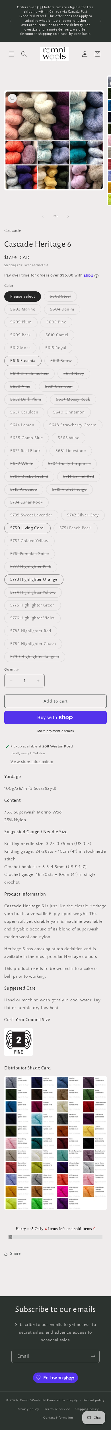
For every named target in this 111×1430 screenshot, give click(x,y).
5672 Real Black (28, 452)
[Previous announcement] (10, 20)
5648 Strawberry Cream (75, 426)
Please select (22, 296)
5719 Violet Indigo (72, 491)
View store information (32, 761)
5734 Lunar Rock (29, 504)
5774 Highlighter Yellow (36, 594)
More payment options (55, 731)
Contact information (58, 1417)
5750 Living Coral (27, 528)
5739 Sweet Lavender (34, 516)
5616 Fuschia (23, 361)
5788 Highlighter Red (33, 632)
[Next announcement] (100, 20)
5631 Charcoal (62, 388)
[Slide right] (68, 216)
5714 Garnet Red (81, 478)
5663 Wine (71, 439)
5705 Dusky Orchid (32, 478)
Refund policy (94, 1400)
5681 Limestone (74, 452)
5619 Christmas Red (32, 375)
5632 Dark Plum (28, 401)
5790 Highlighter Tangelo (37, 658)
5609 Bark (23, 336)
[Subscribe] (93, 1356)
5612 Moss (23, 349)
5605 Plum (24, 323)
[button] (11, 54)
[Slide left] (43, 216)
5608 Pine (59, 323)
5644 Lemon (25, 426)
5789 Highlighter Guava (36, 645)
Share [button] (15, 1253)
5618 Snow (64, 362)
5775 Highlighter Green (35, 606)
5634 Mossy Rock (76, 401)
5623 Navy (76, 375)
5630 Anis (23, 388)
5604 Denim (65, 311)
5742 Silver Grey (86, 516)
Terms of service (57, 1409)
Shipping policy (87, 1409)
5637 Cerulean (27, 413)
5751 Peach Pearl (78, 529)
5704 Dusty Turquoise (72, 465)
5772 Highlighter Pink (33, 568)
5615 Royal (58, 349)
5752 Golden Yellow (32, 542)
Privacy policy (28, 1409)
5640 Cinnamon (72, 413)
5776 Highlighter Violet (35, 619)
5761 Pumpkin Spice (32, 555)
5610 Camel (60, 336)
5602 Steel (63, 298)
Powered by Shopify (62, 1400)
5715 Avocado (26, 491)
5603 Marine (25, 311)
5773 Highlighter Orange (33, 579)
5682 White (24, 465)
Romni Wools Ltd (33, 1400)
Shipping (10, 265)
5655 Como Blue (29, 439)
